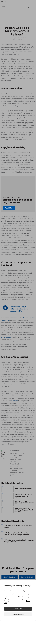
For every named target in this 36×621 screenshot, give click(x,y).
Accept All (18, 608)
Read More (9, 208)
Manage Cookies (18, 614)
